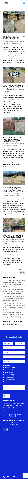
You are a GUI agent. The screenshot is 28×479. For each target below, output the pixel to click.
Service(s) (6, 365)
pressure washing (16, 43)
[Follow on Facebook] (4, 429)
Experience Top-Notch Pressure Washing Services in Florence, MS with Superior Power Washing (13, 292)
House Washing (9, 370)
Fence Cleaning (9, 377)
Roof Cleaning (9, 372)
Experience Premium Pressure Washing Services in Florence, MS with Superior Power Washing (13, 315)
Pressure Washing (10, 367)
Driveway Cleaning (10, 382)
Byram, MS (14, 403)
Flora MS (18, 406)
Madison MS (8, 410)
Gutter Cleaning (10, 379)
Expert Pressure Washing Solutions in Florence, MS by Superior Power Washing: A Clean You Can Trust (13, 299)
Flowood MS (6, 408)
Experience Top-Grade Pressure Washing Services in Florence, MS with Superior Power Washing (13, 236)
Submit (6, 396)
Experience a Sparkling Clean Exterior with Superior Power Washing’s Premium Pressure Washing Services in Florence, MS (13, 189)
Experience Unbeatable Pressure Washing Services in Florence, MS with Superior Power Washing (13, 87)
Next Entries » (21, 270)
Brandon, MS (6, 403)
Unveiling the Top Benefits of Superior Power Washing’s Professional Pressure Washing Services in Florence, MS (12, 140)
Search (22, 272)
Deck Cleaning (9, 375)
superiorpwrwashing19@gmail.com (14, 41)
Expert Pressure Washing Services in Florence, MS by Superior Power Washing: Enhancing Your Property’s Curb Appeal (14, 38)
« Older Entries (7, 270)
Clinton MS (6, 406)
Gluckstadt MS (15, 408)
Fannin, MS (13, 406)
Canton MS (20, 403)
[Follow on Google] (7, 429)
